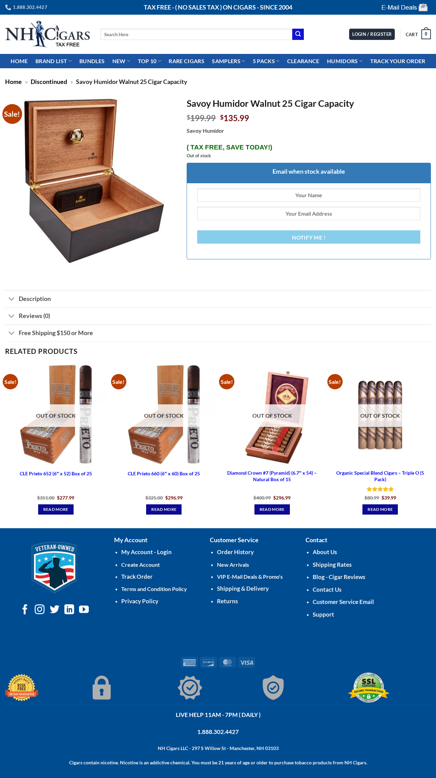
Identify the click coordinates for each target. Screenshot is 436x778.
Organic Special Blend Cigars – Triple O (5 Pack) (380, 476)
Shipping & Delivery (243, 588)
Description (35, 298)
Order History (235, 552)
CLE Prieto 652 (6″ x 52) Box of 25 (56, 473)
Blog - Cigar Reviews (339, 576)
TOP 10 (147, 61)
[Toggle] (11, 299)
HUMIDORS (342, 61)
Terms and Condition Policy (154, 589)
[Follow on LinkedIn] (69, 610)
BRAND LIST (51, 61)
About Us (325, 552)
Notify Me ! (309, 237)
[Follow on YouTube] (84, 610)
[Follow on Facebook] (25, 610)
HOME (19, 61)
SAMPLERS (226, 61)
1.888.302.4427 (218, 731)
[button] (418, 34)
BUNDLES (92, 61)
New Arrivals (233, 564)
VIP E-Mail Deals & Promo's (250, 576)
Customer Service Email (343, 601)
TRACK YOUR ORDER (397, 61)
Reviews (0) (34, 315)
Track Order (137, 576)
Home (13, 81)
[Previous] (5, 445)
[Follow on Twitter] (55, 610)
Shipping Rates (332, 564)
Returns (227, 601)
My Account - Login (146, 552)
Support (323, 614)
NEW (119, 61)
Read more (55, 509)
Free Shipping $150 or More (56, 332)
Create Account (140, 564)
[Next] (430, 445)
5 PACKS (264, 61)
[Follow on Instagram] (40, 610)
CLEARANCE (303, 61)
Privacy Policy (139, 601)
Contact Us (327, 589)
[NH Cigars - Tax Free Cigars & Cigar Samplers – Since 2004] (47, 34)
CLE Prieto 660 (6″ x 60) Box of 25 (164, 473)
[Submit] (298, 34)
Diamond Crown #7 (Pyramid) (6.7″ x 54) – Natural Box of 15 (272, 476)
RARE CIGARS (186, 61)
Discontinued (49, 81)
